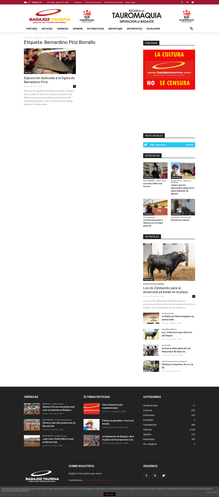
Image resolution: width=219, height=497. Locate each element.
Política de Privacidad (113, 2)
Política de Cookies (93, 2)
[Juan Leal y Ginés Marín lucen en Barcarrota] (32, 440)
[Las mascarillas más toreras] (155, 170)
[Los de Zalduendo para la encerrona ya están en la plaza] (169, 262)
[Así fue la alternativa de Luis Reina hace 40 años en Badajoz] (151, 350)
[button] (191, 29)
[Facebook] (182, 2)
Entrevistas (134, 28)
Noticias (47, 28)
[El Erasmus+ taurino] (183, 207)
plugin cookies (212, 492)
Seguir (189, 145)
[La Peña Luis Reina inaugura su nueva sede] (151, 318)
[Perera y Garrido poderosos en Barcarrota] (32, 424)
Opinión (78, 28)
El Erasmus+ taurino (180, 220)
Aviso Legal (130, 2)
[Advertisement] (169, 110)
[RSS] (187, 2)
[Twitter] (192, 2)
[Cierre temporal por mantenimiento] (92, 408)
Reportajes (115, 28)
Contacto (78, 2)
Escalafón (153, 28)
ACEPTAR (109, 494)
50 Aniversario (150, 405)
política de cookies (195, 489)
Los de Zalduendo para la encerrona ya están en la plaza (165, 290)
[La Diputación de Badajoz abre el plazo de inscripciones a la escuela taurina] (92, 440)
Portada (31, 28)
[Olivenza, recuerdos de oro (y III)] (151, 366)
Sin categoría (150, 443)
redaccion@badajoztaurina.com (99, 480)
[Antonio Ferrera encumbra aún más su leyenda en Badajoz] (32, 408)
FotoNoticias (95, 28)
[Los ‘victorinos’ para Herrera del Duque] (151, 334)
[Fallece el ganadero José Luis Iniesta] (92, 424)
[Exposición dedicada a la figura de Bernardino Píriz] (50, 61)
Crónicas (62, 28)
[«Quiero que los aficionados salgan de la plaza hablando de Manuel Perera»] (183, 170)
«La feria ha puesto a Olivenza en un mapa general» (153, 223)
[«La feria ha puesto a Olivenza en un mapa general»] (155, 207)
